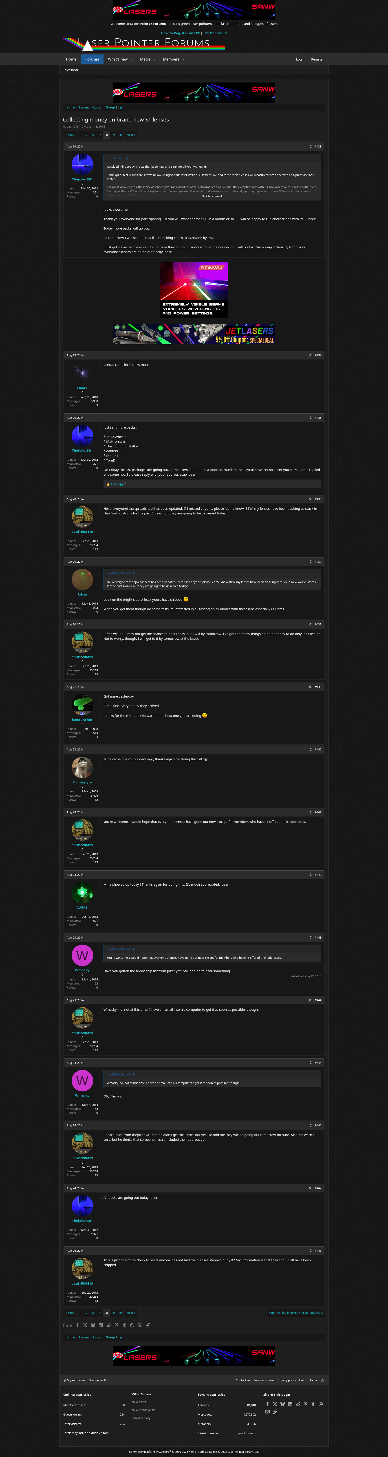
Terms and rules (263, 1380)
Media (145, 59)
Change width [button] (97, 1380)
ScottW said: (115, 158)
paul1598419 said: (118, 573)
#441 (318, 812)
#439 (318, 687)
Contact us (243, 1380)
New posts (71, 69)
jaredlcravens (247, 1433)
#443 (318, 937)
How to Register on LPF (180, 33)
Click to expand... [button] (212, 196)
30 (120, 135)
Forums (92, 59)
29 (113, 135)
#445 (318, 1063)
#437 (318, 561)
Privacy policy (287, 1380)
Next (130, 135)
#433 (318, 146)
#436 (318, 499)
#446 (318, 1125)
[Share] (310, 146)
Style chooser (75, 1380)
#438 (318, 624)
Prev (71, 135)
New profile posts (143, 1410)
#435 (318, 418)
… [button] (86, 135)
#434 (318, 355)
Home (71, 59)
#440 (318, 749)
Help (302, 1380)
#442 (318, 875)
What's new (118, 59)
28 (106, 135)
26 (92, 135)
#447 (318, 1188)
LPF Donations (215, 33)
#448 (318, 1251)
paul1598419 (74, 126)
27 (99, 135)
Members (171, 59)
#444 (318, 1000)
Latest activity (141, 1418)
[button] (132, 59)
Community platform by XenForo (166, 1452)
